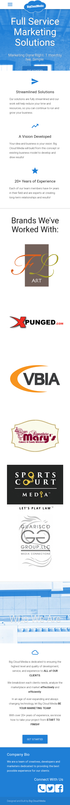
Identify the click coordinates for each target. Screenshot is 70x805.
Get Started (35, 70)
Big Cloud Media (37, 800)
